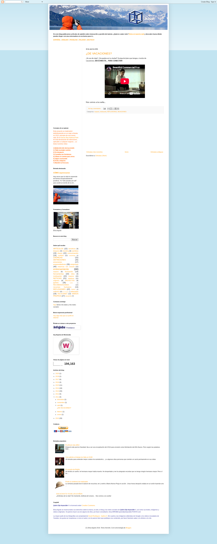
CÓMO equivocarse (61, 173)
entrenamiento (61, 269)
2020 (57, 373)
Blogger (128, 528)
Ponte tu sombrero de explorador (76, 482)
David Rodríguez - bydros (97, 516)
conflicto (61, 255)
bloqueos (56, 251)
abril (59, 405)
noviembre (61, 402)
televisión (74, 292)
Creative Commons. (88, 505)
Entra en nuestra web (136, 34)
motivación (103, 111)
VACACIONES (122, 111)
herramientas (58, 274)
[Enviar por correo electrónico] (108, 108)
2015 (57, 385)
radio (71, 282)
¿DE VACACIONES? (99, 53)
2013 (57, 391)
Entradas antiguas (157, 152)
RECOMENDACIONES (61, 285)
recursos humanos (62, 287)
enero (59, 414)
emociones (57, 262)
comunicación (72, 253)
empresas (74, 264)
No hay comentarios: (94, 108)
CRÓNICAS (57, 258)
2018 (57, 376)
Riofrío (73, 289)
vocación (68, 296)
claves (59, 253)
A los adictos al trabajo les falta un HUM (78, 457)
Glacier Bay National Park (69, 137)
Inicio (126, 152)
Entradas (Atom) (101, 156)
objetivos (71, 278)
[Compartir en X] (113, 108)
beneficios (72, 249)
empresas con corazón (66, 267)
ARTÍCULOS (58, 249)
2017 (57, 379)
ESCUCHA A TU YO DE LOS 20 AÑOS (69, 494)
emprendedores (59, 264)
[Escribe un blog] (111, 108)
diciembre (60, 399)
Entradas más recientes (95, 152)
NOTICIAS (57, 278)
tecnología (65, 291)
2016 (57, 382)
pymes (56, 283)
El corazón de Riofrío (72, 469)
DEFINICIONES (59, 260)
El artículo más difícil (72, 445)
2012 (57, 394)
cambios (75, 251)
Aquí (54, 305)
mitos (73, 274)
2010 (57, 418)
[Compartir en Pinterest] (118, 108)
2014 (57, 388)
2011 (57, 397)
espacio (96, 111)
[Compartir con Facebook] (115, 108)
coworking (72, 255)
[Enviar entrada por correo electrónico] (104, 108)
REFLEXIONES (112, 111)
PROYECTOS (69, 280)
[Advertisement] (125, 132)
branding (66, 251)
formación (69, 272)
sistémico (56, 292)
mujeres (71, 276)
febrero (60, 412)
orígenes (56, 280)
